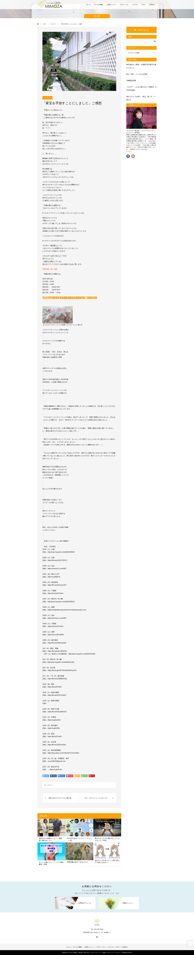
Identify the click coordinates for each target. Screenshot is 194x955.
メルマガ (135, 4)
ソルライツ (47, 97)
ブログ (143, 4)
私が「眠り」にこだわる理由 (136, 74)
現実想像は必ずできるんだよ (77, 862)
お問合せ (152, 4)
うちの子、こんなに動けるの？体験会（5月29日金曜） (141, 88)
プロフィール (124, 4)
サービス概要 (98, 4)
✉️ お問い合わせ (141, 30)
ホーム (88, 4)
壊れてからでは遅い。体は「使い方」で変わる (140, 98)
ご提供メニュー (111, 4)
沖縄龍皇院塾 (131, 80)
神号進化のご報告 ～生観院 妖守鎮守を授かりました (141, 66)
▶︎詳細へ (129, 151)
